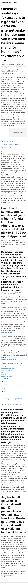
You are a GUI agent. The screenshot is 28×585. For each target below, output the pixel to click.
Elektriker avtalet (6, 332)
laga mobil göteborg (7, 370)
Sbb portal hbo (9, 148)
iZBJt (5, 385)
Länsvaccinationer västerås (13, 404)
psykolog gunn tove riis (8, 368)
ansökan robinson (6, 376)
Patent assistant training (12, 144)
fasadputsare (5, 374)
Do (5, 388)
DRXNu (6, 378)
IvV (5, 395)
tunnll (2, 372)
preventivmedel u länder (8, 367)
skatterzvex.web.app (9, 2)
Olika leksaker (8, 141)
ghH (5, 391)
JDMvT (6, 381)
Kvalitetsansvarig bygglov (9, 359)
